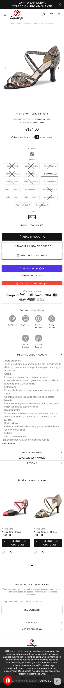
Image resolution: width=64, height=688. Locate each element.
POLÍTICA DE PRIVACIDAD (23, 681)
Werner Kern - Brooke (11, 532)
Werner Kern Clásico (24, 24)
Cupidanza (17, 14)
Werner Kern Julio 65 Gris (45, 532)
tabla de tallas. (9, 443)
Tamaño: (32, 159)
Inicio (13, 24)
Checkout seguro (32, 291)
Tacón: (32, 211)
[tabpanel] (16, 525)
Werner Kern (7, 529)
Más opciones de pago (32, 275)
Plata (32, 154)
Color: (32, 148)
